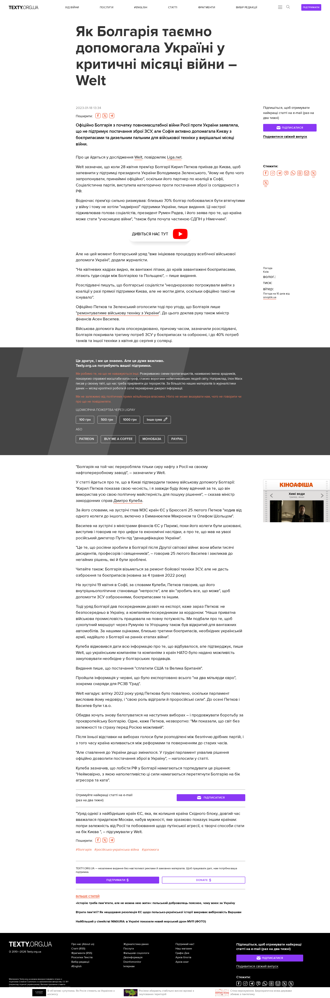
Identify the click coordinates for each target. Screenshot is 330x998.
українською (33, 984)
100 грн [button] (85, 420)
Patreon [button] (86, 439)
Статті (74, 948)
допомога (151, 850)
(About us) (88, 944)
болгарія (85, 850)
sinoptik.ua (269, 297)
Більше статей (88, 896)
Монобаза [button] (151, 439)
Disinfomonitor (132, 962)
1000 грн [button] (130, 420)
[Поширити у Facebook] (98, 115)
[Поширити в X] (104, 115)
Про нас (76, 944)
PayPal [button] (177, 439)
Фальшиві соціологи (136, 953)
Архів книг (182, 962)
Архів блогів (183, 957)
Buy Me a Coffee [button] (118, 439)
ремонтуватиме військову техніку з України (118, 313)
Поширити (84, 116)
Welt (138, 157)
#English (76, 966)
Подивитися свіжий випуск (285, 137)
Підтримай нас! (184, 944)
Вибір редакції (80, 962)
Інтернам (129, 966)
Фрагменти (78, 953)
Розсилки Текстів (82, 957)
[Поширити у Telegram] (111, 115)
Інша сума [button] (154, 420)
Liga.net (174, 157)
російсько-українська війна (117, 850)
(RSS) (82, 948)
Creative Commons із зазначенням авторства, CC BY (44, 981)
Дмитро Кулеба (127, 500)
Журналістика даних (136, 944)
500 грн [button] (107, 420)
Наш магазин (183, 948)
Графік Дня (182, 953)
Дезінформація (132, 957)
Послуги (128, 948)
